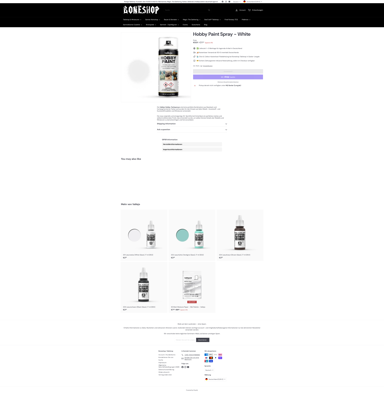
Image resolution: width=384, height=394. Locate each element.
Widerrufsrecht (164, 372)
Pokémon (245, 20)
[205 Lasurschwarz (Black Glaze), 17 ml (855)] (144, 287)
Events (185, 25)
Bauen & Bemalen (170, 20)
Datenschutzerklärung (166, 370)
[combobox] (188, 10)
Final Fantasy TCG (231, 20)
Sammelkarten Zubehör (131, 25)
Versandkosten (207, 66)
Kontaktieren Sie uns (165, 357)
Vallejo (136, 204)
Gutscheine (196, 25)
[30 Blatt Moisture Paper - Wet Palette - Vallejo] (192, 287)
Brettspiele (150, 25)
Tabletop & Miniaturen (131, 20)
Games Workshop (151, 20)
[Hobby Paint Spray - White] (132, 180)
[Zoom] (156, 67)
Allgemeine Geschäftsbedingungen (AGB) (168, 366)
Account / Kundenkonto (166, 355)
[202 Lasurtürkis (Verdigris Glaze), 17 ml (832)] (192, 235)
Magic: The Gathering (191, 20)
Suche (160, 360)
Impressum (162, 363)
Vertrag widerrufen (165, 375)
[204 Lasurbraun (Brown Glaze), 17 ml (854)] (240, 235)
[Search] (209, 10)
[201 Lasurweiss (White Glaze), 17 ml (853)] (144, 235)
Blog (205, 25)
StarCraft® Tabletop (211, 20)
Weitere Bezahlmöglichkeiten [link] (228, 82)
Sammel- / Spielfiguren (168, 25)
